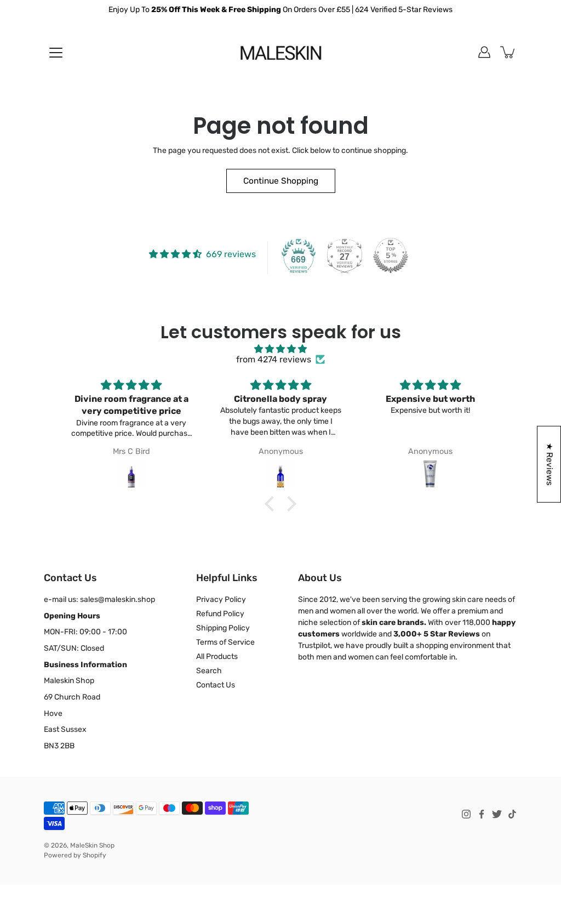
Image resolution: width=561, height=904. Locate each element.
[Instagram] (466, 814)
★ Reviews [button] (549, 463)
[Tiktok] (512, 814)
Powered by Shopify (75, 855)
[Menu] (56, 52)
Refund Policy (220, 613)
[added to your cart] (508, 52)
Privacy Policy (221, 599)
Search (209, 670)
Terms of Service (225, 642)
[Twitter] (497, 814)
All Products (217, 656)
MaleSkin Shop (92, 845)
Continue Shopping (280, 181)
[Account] (484, 52)
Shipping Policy (223, 628)
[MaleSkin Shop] (280, 52)
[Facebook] (481, 814)
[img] (280, 349)
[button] (272, 503)
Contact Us (215, 685)
